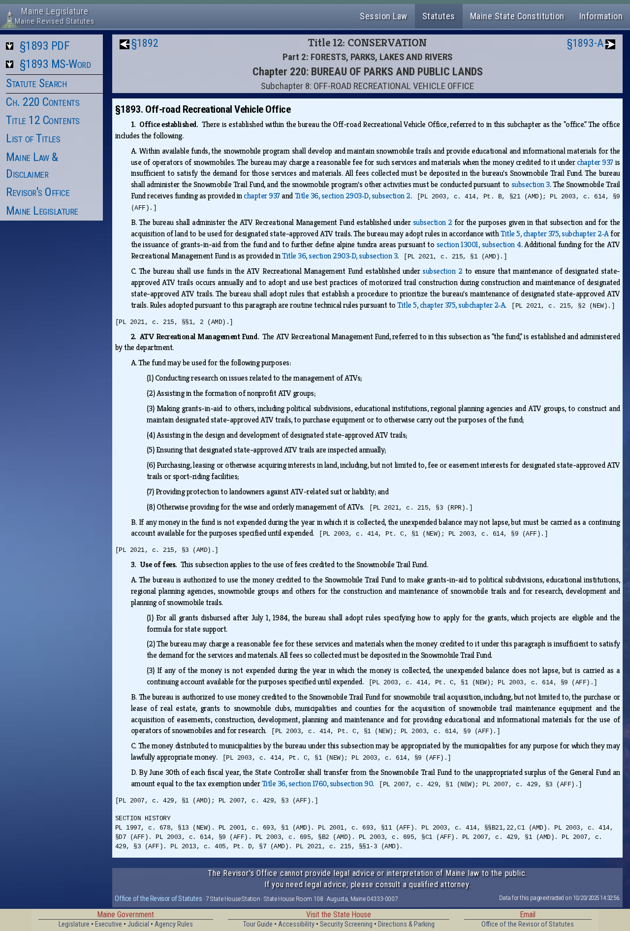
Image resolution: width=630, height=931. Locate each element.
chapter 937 (595, 162)
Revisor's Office (37, 192)
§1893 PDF (45, 46)
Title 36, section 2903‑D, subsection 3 (339, 256)
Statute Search (36, 83)
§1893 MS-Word (55, 64)
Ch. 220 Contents (42, 102)
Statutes (438, 16)
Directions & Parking (406, 924)
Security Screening (346, 924)
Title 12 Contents (43, 120)
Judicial (138, 924)
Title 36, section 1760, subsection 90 (317, 783)
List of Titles (33, 138)
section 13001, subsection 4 (479, 244)
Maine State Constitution (517, 16)
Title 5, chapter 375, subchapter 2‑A (555, 233)
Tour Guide (258, 924)
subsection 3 (530, 184)
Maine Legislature (42, 211)
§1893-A (585, 43)
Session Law (384, 16)
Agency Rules (174, 924)
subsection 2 (432, 222)
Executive (108, 924)
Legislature (74, 924)
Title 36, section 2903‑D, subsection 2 (352, 196)
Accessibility (296, 924)
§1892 (144, 43)
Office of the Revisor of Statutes (158, 898)
